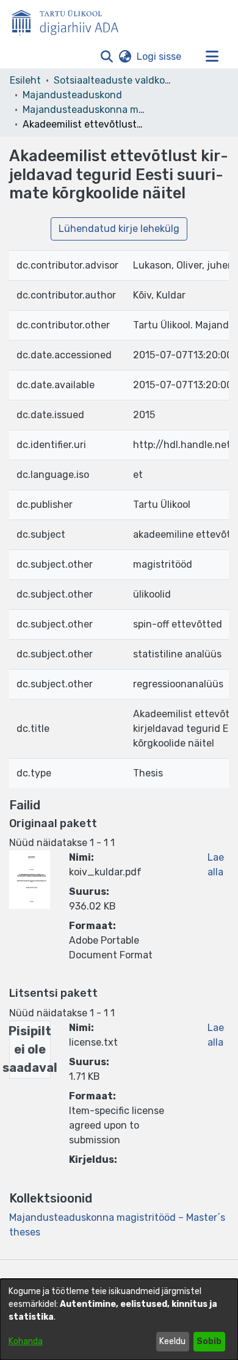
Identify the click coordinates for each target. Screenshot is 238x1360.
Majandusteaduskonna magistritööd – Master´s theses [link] (84, 109)
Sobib (209, 1341)
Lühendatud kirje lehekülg (119, 228)
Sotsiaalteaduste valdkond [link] (115, 80)
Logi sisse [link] (159, 56)
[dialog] (119, 1319)
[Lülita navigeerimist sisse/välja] (212, 56)
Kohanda (26, 1341)
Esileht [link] (25, 80)
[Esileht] (70, 20)
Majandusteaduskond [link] (72, 95)
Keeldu (172, 1341)
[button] (106, 56)
